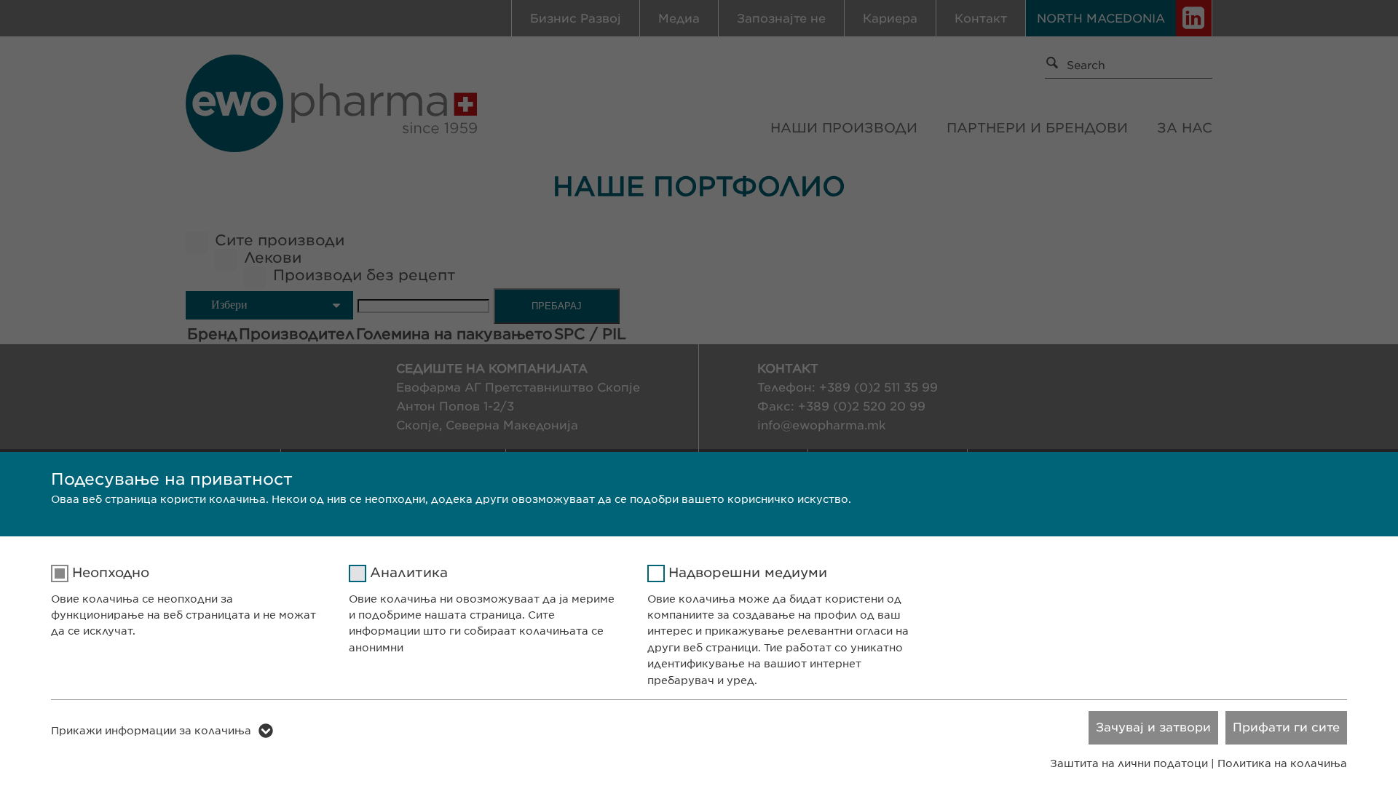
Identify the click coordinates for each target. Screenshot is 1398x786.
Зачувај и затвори (1153, 727)
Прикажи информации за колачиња (151, 731)
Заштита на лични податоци (1129, 763)
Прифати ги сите (1286, 727)
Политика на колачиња (1282, 763)
